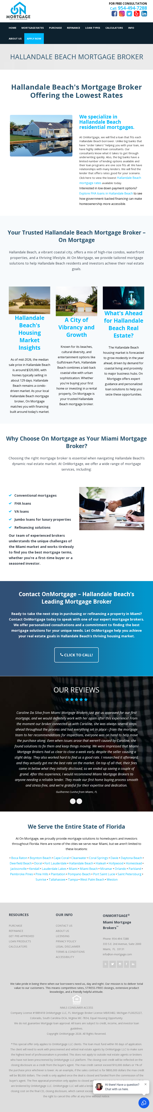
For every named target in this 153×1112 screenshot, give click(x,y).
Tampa (73, 879)
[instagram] (122, 13)
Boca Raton (19, 858)
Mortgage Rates (32, 27)
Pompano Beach (79, 874)
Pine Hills (41, 874)
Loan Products (20, 941)
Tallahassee (57, 879)
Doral (38, 863)
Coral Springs (98, 858)
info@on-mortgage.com (117, 954)
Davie (114, 858)
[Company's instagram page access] (120, 964)
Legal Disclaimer (68, 946)
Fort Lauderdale (55, 863)
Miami (73, 869)
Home (12, 27)
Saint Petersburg (129, 874)
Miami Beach (89, 869)
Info (131, 27)
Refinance (73, 27)
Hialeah (101, 863)
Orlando (120, 869)
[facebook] (144, 13)
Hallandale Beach (81, 863)
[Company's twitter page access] (112, 964)
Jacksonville (18, 869)
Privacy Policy (66, 941)
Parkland (135, 869)
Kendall (34, 869)
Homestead (134, 863)
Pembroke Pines (21, 874)
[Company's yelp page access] (105, 964)
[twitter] (129, 13)
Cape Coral (61, 858)
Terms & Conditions (70, 951)
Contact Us (64, 925)
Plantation (58, 874)
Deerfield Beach (21, 863)
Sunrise (41, 879)
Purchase (55, 27)
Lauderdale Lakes (54, 869)
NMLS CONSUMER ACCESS (76, 1007)
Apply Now (34, 38)
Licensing (62, 936)
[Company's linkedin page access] (133, 964)
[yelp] (137, 13)
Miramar (106, 869)
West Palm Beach (92, 879)
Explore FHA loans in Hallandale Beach (106, 193)
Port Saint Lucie (104, 874)
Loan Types (92, 27)
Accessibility (65, 957)
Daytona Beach (131, 858)
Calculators (114, 27)
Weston (112, 879)
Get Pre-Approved (21, 936)
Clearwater (79, 858)
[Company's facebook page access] (126, 964)
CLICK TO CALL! (78, 654)
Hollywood (116, 863)
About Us (15, 38)
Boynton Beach (40, 858)
